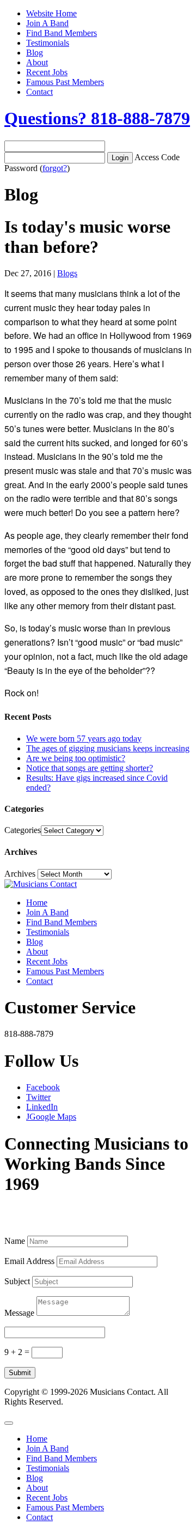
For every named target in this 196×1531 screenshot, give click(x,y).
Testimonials (47, 42)
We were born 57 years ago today (84, 738)
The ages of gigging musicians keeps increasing (107, 748)
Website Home (51, 13)
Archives (19, 873)
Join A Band (47, 23)
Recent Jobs (47, 72)
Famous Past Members (65, 82)
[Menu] (8, 1423)
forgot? (54, 168)
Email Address (29, 1261)
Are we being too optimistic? (75, 758)
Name (14, 1241)
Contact (39, 91)
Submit (20, 1373)
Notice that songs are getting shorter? (89, 768)
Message (19, 1312)
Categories (22, 830)
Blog (34, 52)
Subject (17, 1281)
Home (36, 902)
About (37, 62)
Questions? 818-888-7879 (97, 118)
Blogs (67, 273)
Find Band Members (61, 33)
